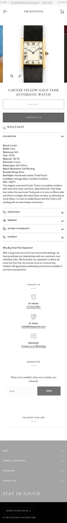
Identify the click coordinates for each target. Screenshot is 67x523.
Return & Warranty (18, 229)
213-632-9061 (34, 306)
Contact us (33, 117)
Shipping (12, 220)
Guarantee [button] (9, 471)
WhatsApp (47, 2)
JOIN (49, 391)
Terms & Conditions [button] (14, 461)
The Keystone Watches (17, 518)
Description (9, 136)
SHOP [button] (5, 451)
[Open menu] (8, 11)
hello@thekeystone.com (33, 326)
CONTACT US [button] (9, 481)
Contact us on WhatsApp (33, 346)
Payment (12, 237)
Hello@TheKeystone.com (25, 2)
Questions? (13, 212)
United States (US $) (17, 511)
